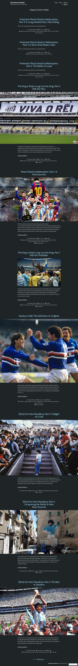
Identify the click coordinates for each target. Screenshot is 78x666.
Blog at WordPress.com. (63, 663)
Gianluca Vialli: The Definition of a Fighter (39, 315)
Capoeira (29, 160)
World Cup (40, 32)
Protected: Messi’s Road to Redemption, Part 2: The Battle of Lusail (39, 64)
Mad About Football (17, 3)
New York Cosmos (41, 304)
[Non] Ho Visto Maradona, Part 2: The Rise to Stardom (39, 583)
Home (56, 2)
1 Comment (39, 162)
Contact (65, 2)
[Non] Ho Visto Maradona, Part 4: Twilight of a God (39, 415)
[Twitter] (65, 4)
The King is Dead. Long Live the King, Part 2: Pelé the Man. (39, 87)
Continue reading (22, 156)
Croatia (35, 54)
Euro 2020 (34, 401)
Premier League (50, 401)
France (37, 31)
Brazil (32, 75)
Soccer (36, 32)
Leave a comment (39, 243)
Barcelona (27, 31)
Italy (41, 401)
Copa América (27, 304)
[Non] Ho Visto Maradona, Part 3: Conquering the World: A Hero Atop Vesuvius (39, 504)
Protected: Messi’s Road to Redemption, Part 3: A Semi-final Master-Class (39, 43)
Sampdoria (56, 401)
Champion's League (23, 401)
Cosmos (33, 160)
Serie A (36, 403)
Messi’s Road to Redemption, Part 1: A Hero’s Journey (39, 173)
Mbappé (45, 31)
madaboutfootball (32, 29)
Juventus (45, 401)
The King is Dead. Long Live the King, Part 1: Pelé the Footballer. (39, 254)
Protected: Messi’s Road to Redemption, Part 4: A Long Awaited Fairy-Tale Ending (39, 20)
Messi (49, 31)
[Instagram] (67, 4)
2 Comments (39, 306)
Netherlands (48, 75)
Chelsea (30, 401)
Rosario (38, 241)
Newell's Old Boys (52, 240)
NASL (40, 160)
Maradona (41, 31)
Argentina (22, 31)
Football (48, 29)
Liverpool (40, 75)
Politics (43, 160)
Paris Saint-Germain (54, 31)
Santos (46, 160)
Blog (60, 2)
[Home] (63, 4)
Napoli (56, 490)
